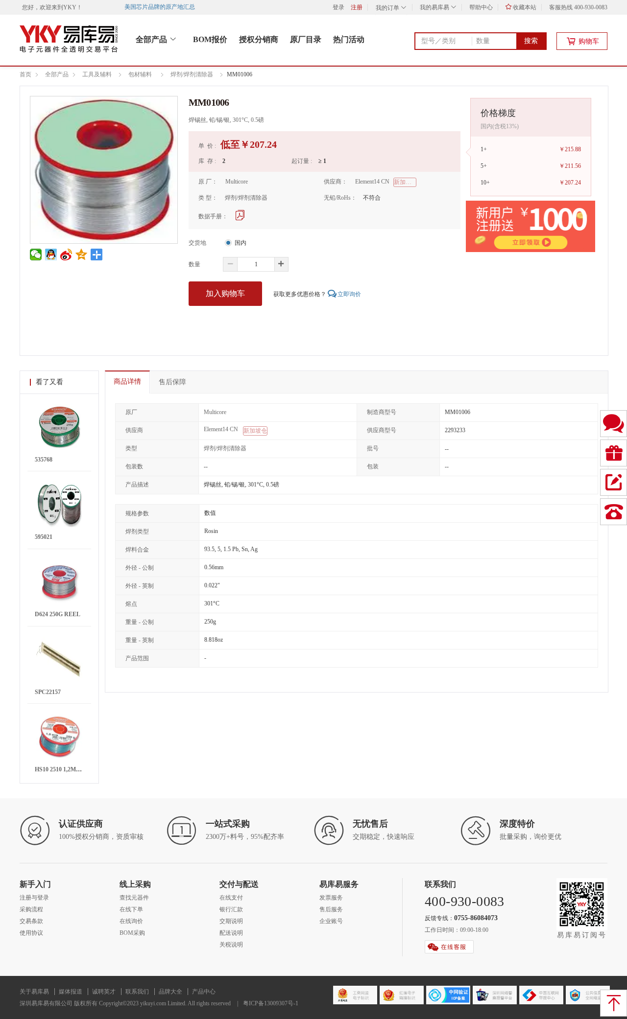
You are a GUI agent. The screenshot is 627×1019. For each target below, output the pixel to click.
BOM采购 (132, 932)
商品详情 (127, 381)
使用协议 (31, 932)
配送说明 (231, 932)
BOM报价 (210, 39)
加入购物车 (225, 293)
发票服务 (331, 897)
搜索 (531, 41)
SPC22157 (48, 692)
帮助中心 (481, 7)
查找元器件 (134, 897)
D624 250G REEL (57, 614)
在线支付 (231, 897)
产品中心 (204, 991)
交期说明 (231, 921)
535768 (43, 459)
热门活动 (348, 39)
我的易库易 (435, 7)
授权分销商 (258, 39)
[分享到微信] (36, 254)
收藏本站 (523, 7)
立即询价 (349, 294)
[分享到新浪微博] (66, 254)
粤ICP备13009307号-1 (270, 1003)
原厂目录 (305, 39)
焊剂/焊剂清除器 (246, 198)
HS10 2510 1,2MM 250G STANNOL (80, 769)
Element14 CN (372, 182)
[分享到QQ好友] (51, 254)
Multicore (236, 182)
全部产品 (152, 39)
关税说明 (231, 944)
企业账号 (331, 921)
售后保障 (172, 382)
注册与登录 (34, 897)
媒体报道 (70, 991)
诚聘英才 (104, 991)
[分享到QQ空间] (81, 254)
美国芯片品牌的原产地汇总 (154, 6)
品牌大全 (170, 991)
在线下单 (131, 909)
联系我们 (137, 991)
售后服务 (331, 909)
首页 (25, 74)
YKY (69, 7)
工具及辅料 (97, 74)
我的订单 (388, 7)
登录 (338, 7)
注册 (356, 7)
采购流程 (31, 909)
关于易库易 (34, 991)
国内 (240, 242)
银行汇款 (231, 909)
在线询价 (131, 921)
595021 (43, 536)
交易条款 (31, 921)
